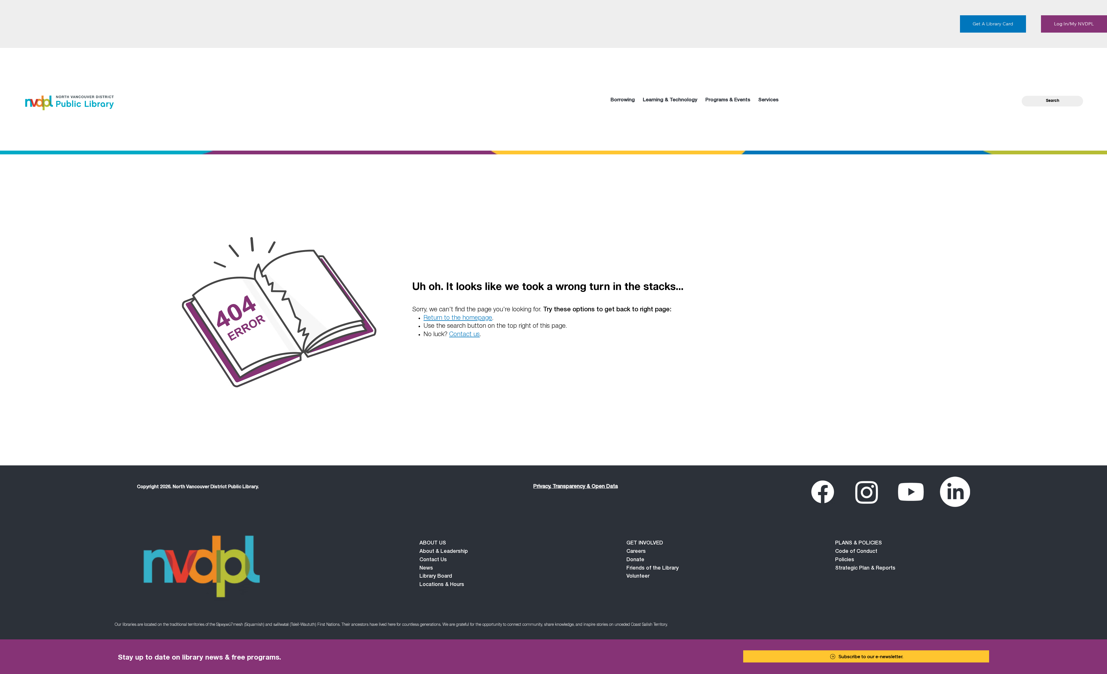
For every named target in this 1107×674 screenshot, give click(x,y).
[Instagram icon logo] (867, 492)
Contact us (464, 335)
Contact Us (433, 560)
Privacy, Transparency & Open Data (575, 486)
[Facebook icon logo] (822, 492)
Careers (636, 551)
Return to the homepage (457, 318)
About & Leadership (443, 551)
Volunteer (637, 576)
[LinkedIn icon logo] (955, 492)
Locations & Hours (441, 584)
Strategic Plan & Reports (865, 568)
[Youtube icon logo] (911, 492)
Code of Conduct (856, 551)
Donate (635, 560)
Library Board (435, 576)
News (426, 568)
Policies (844, 560)
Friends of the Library (652, 568)
